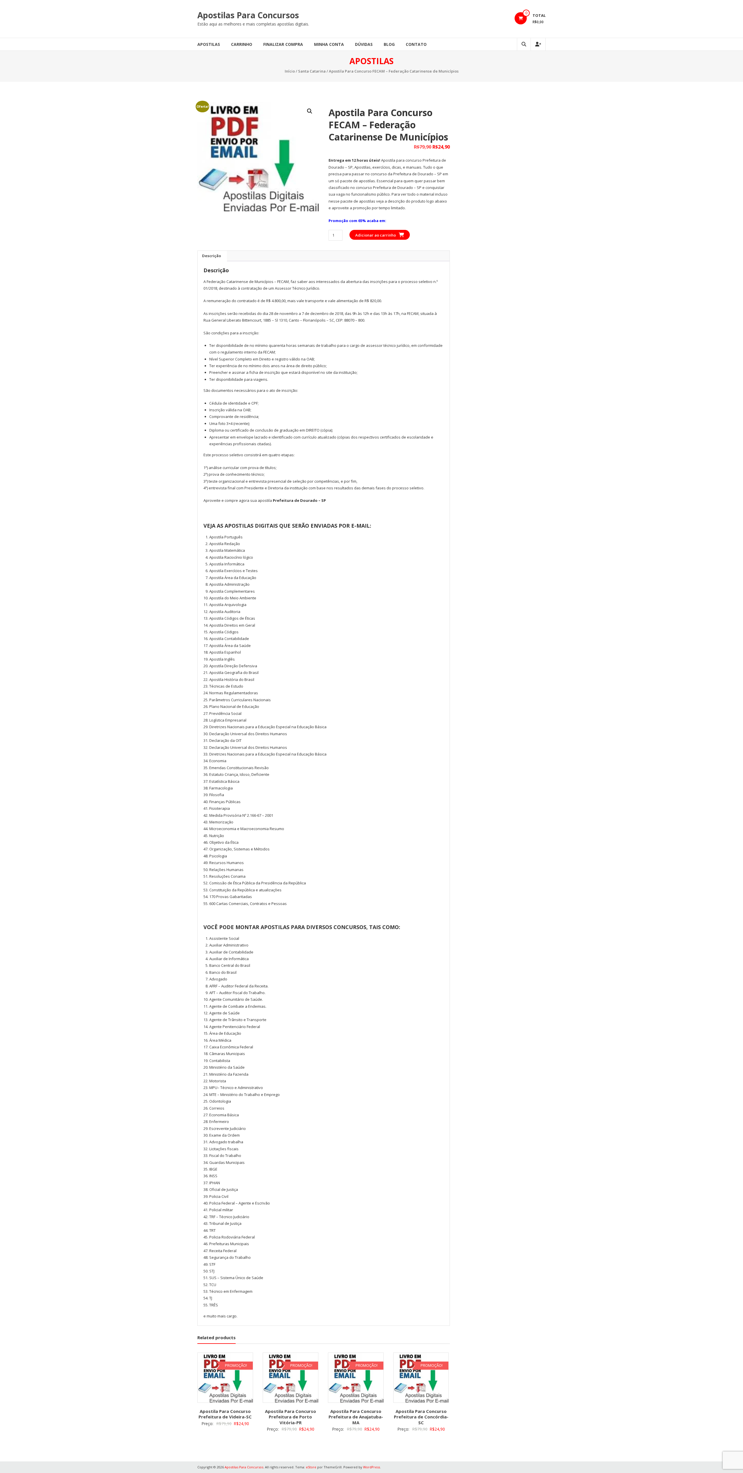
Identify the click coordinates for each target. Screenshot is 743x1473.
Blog (389, 44)
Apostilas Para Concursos (248, 15)
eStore (311, 1467)
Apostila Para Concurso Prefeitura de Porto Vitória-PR (290, 1416)
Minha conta (329, 44)
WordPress (371, 1467)
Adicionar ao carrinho (375, 235)
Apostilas (208, 44)
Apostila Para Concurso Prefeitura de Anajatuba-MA (356, 1416)
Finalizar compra (283, 44)
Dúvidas (364, 44)
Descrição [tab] (211, 255)
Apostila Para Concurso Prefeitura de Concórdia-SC (421, 1416)
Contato (416, 44)
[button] (309, 111)
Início (290, 71)
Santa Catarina (312, 71)
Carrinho (241, 44)
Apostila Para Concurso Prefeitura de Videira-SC (225, 1414)
